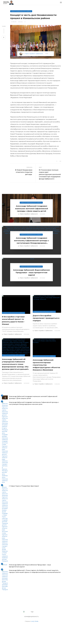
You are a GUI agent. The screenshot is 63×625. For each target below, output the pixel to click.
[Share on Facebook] (3, 38)
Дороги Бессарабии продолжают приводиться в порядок (46, 318)
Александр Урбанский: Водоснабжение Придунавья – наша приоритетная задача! (31, 272)
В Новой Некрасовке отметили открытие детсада (23, 172)
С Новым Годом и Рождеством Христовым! (24, 486)
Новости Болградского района (13, 355)
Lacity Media (34, 621)
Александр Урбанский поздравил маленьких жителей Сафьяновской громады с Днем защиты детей (31, 208)
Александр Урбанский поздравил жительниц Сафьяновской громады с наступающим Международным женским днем (31, 240)
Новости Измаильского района (21, 11)
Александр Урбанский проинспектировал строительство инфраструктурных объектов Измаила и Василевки (46, 365)
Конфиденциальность (31, 616)
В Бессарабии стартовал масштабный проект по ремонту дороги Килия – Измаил (13, 320)
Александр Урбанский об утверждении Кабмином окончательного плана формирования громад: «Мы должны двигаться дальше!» (15, 364)
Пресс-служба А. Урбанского (34, 53)
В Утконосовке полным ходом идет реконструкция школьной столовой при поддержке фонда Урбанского (50, 174)
